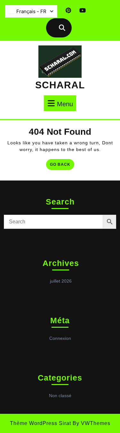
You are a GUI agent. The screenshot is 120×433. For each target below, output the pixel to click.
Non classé (60, 395)
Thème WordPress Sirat (40, 423)
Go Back (62, 165)
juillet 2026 (61, 281)
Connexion (60, 338)
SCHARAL (60, 85)
